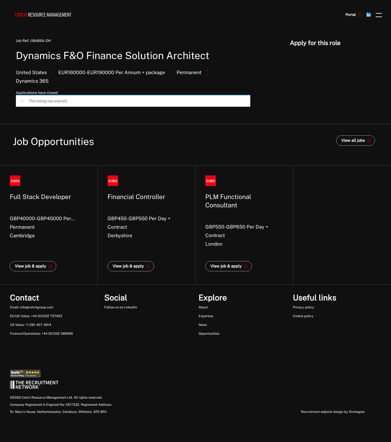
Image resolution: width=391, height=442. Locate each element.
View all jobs (353, 140)
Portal (351, 14)
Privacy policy (303, 307)
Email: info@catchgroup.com (31, 307)
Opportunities (209, 333)
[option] (49, 225)
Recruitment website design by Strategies (333, 412)
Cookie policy (303, 316)
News (203, 325)
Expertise (206, 316)
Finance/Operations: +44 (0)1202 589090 (41, 333)
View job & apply (30, 266)
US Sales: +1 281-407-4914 (30, 325)
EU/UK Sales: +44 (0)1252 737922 (36, 316)
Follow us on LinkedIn (120, 307)
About (203, 307)
